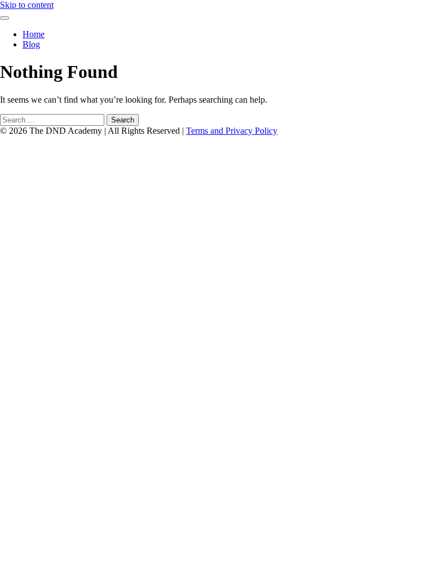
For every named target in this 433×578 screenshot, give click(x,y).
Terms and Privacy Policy (231, 130)
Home (34, 34)
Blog (31, 44)
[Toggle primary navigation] (4, 18)
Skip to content (27, 5)
